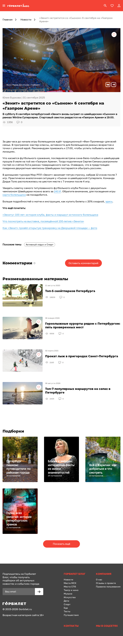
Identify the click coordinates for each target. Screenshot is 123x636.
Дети (66, 600)
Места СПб (70, 586)
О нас (99, 579)
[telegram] (114, 85)
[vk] (108, 85)
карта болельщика (14, 194)
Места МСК (70, 583)
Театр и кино (71, 590)
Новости (68, 579)
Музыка (68, 593)
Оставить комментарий (83, 263)
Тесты (67, 611)
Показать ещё (61, 543)
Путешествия (71, 615)
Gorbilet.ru (25, 609)
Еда (66, 607)
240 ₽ (57, 191)
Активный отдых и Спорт (39, 244)
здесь (108, 201)
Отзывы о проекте (106, 583)
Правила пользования (108, 586)
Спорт (67, 604)
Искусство (70, 597)
